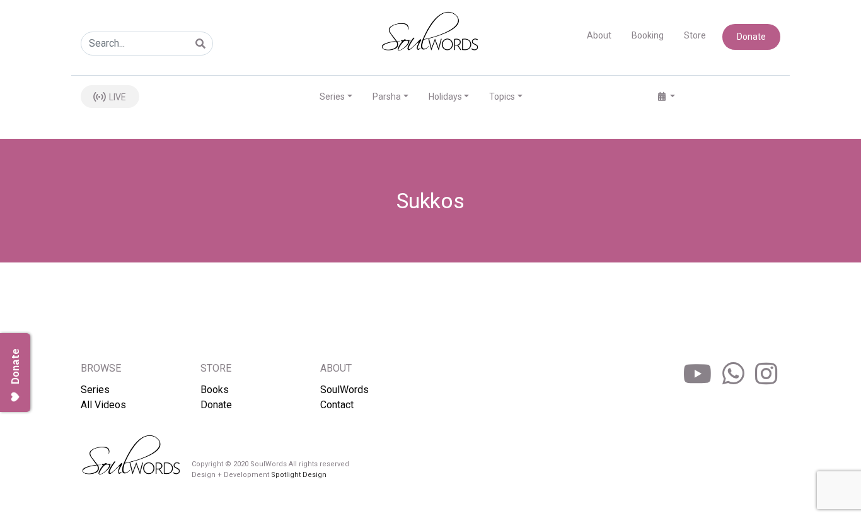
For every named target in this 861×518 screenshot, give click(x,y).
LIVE (116, 97)
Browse (101, 368)
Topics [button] (502, 96)
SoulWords (344, 390)
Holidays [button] (445, 96)
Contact (337, 405)
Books (214, 390)
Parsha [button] (387, 96)
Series (95, 390)
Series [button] (332, 96)
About (599, 35)
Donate (751, 37)
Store (695, 35)
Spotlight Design (298, 475)
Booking (648, 35)
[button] (666, 97)
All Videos (103, 405)
